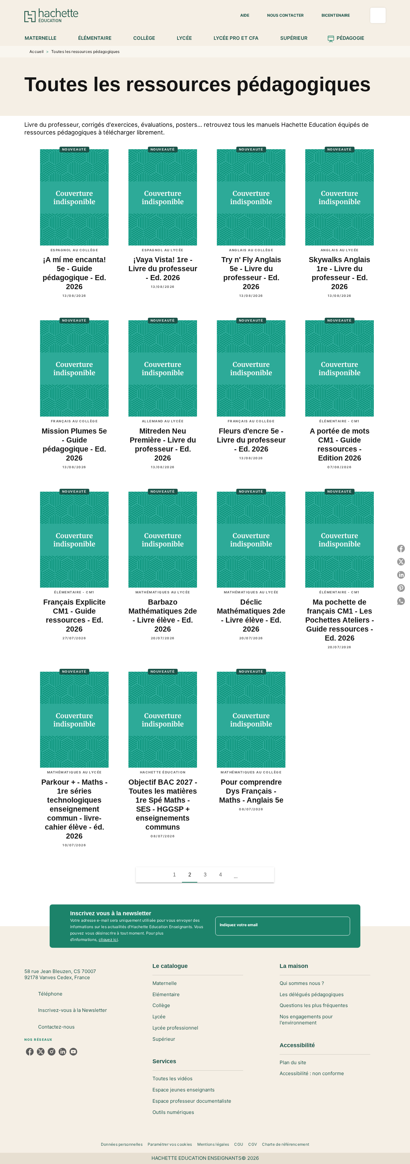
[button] (241, 15)
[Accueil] (51, 15)
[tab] (44, 38)
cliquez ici (108, 939)
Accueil (36, 51)
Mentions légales (213, 1144)
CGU (238, 1144)
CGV (252, 1144)
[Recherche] (378, 15)
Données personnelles (122, 1144)
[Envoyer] (342, 926)
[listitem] (29, 1051)
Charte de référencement (285, 1144)
